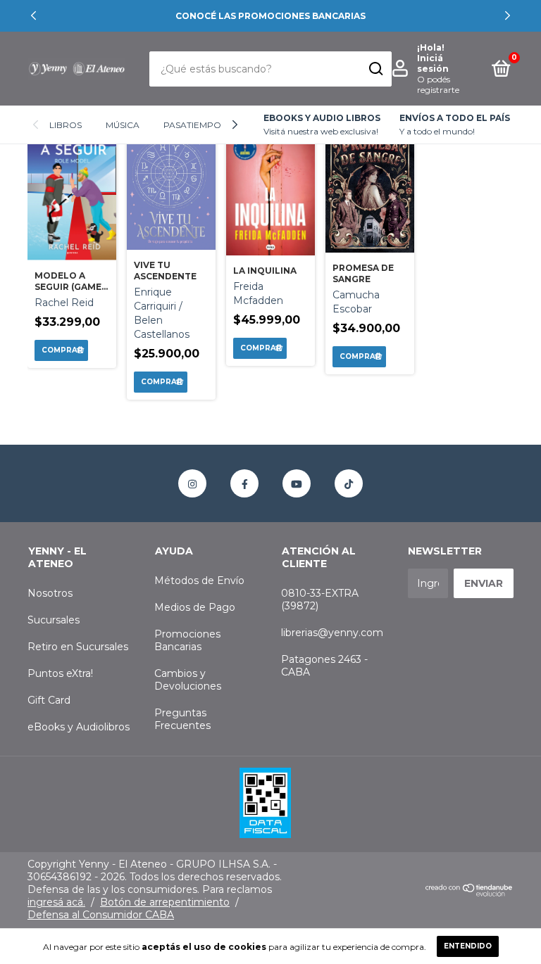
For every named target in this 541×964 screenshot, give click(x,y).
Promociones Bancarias (187, 640)
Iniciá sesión (433, 63)
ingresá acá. (56, 902)
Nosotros (50, 593)
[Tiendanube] (469, 893)
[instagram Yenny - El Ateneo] (192, 483)
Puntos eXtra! (60, 673)
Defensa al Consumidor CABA (100, 914)
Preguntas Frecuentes (182, 719)
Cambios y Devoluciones (187, 679)
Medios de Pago (194, 607)
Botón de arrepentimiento (165, 902)
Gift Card (48, 700)
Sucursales (53, 620)
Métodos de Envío (199, 580)
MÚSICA (122, 125)
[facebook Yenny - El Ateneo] (244, 483)
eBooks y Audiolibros (78, 727)
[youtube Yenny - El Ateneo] (296, 483)
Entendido (468, 946)
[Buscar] (375, 69)
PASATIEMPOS (194, 125)
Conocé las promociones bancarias (270, 16)
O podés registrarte (438, 84)
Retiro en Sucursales (77, 646)
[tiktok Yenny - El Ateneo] (349, 483)
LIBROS (65, 125)
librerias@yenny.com (332, 632)
